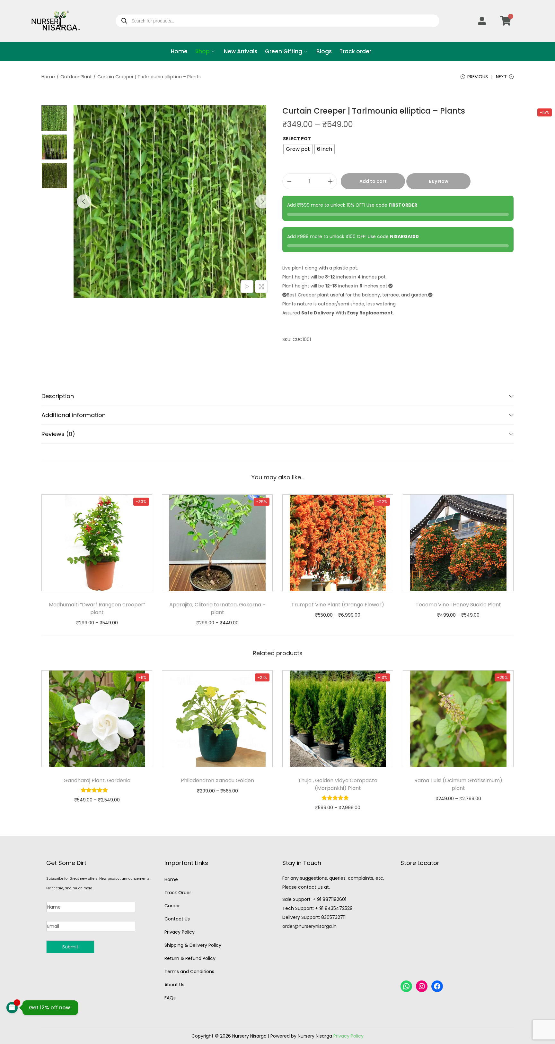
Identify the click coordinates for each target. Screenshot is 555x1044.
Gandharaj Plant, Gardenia (97, 780)
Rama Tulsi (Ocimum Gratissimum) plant (458, 784)
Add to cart (373, 181)
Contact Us (177, 919)
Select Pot (297, 138)
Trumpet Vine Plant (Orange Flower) (337, 604)
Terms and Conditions (189, 971)
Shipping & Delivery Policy (192, 945)
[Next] (262, 201)
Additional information (73, 415)
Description (57, 396)
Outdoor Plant (76, 76)
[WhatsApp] (406, 986)
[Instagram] (421, 986)
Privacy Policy (179, 932)
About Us (174, 984)
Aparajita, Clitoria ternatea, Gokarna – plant (217, 608)
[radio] (298, 149)
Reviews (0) (58, 434)
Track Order (177, 892)
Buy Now (438, 181)
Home (48, 76)
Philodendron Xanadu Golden (217, 780)
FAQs (170, 998)
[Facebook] (437, 986)
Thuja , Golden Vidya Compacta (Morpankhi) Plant (337, 784)
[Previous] (84, 201)
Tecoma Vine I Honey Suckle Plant (458, 604)
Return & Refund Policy (190, 958)
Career (172, 906)
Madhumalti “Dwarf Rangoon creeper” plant (97, 608)
